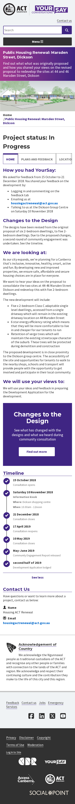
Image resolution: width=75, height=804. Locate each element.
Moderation (35, 745)
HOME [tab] (10, 159)
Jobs (42, 703)
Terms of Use (15, 745)
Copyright (44, 737)
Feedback (12, 703)
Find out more (37, 452)
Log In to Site (13, 752)
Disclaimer (26, 737)
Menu (36, 41)
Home (7, 115)
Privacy (11, 737)
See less (38, 577)
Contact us (64, 21)
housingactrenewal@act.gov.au (34, 203)
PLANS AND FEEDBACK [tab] (37, 159)
